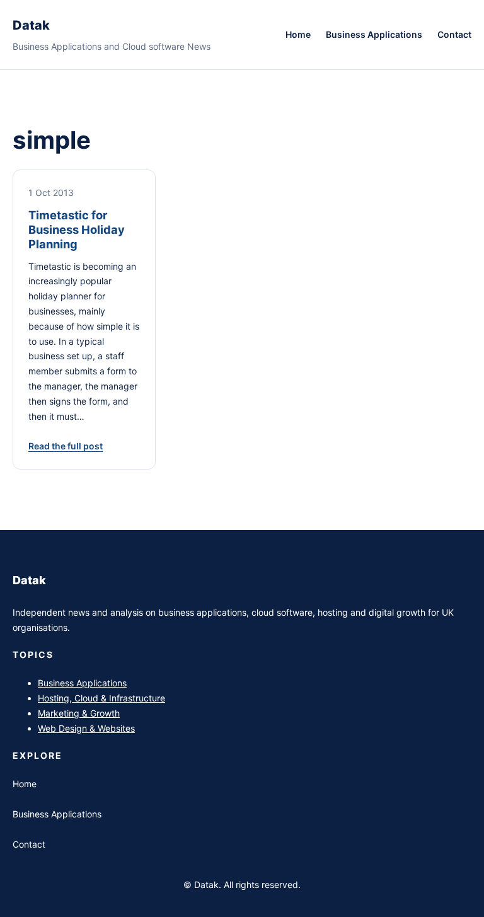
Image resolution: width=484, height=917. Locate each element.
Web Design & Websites (86, 728)
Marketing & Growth (79, 713)
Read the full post (65, 446)
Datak (31, 25)
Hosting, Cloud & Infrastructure (101, 698)
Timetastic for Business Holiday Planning (76, 229)
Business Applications (82, 683)
